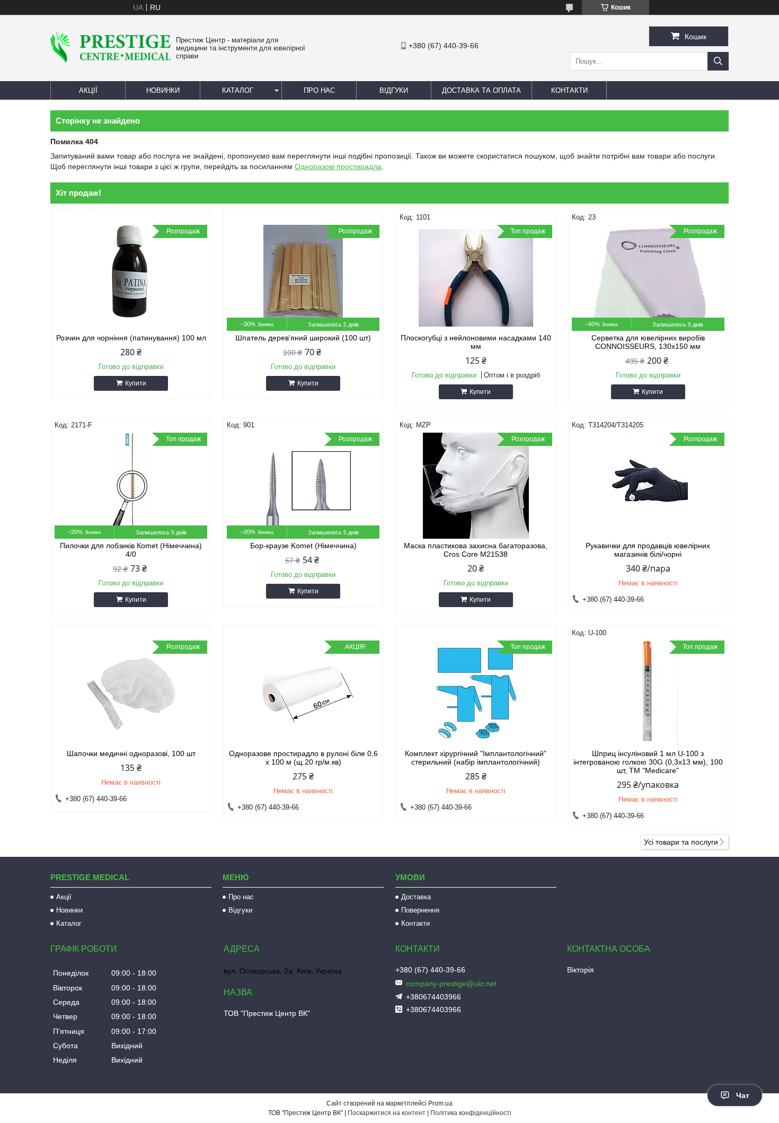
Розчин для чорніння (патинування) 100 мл (131, 338)
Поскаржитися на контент (387, 1113)
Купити (135, 383)
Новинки (163, 90)
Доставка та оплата (481, 90)
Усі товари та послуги (681, 842)
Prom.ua (440, 1103)
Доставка (416, 897)
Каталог (237, 90)
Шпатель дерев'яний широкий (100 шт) (303, 338)
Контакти (569, 90)
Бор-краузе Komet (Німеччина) (303, 545)
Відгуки (393, 90)
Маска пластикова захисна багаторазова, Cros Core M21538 (475, 549)
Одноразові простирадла (338, 166)
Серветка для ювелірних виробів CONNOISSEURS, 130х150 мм (648, 342)
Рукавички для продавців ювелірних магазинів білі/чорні (648, 549)
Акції (88, 90)
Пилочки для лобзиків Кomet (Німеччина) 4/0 (131, 549)
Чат (742, 1095)
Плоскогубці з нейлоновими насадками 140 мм (476, 342)
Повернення (420, 910)
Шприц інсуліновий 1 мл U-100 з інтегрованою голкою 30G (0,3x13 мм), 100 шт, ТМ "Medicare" (648, 762)
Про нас (319, 90)
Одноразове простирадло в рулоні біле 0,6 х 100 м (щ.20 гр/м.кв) (303, 757)
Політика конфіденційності (470, 1113)
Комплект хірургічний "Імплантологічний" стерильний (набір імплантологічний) (475, 757)
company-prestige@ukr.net (451, 983)
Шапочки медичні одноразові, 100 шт (131, 753)
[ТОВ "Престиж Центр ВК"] (110, 60)
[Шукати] (718, 61)
